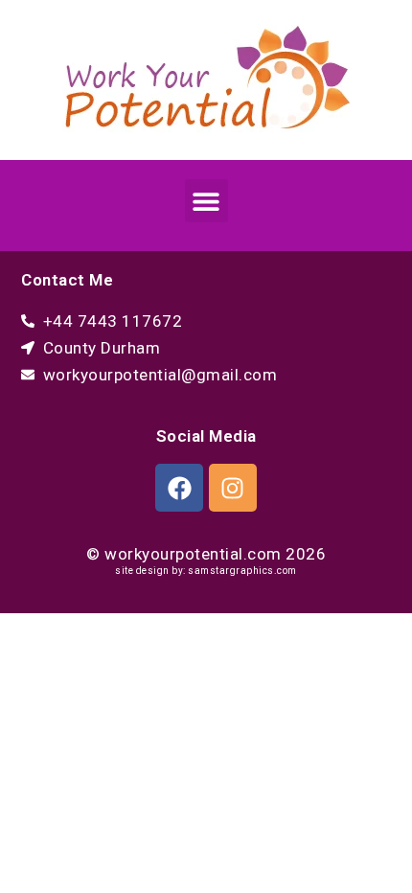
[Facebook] (179, 488)
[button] (206, 200)
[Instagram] (233, 488)
